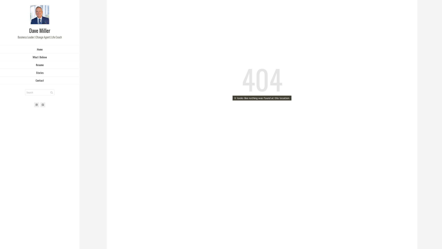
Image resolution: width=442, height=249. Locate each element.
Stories (40, 73)
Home (40, 49)
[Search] (51, 92)
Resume (40, 65)
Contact (40, 80)
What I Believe (40, 57)
